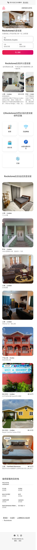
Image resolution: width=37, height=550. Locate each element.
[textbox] (10, 46)
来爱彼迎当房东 (27, 8)
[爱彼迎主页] (3, 8)
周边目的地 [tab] (5, 483)
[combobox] (18, 40)
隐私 (15, 541)
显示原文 (25, 2)
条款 (20, 541)
